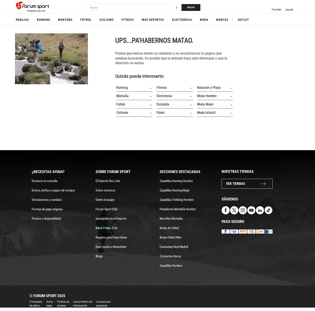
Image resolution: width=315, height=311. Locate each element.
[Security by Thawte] (251, 231)
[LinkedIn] (260, 210)
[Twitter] (234, 210)
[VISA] (234, 231)
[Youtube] (251, 210)
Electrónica (182, 19)
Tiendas (276, 9)
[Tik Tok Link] (268, 210)
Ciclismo (106, 19)
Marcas (222, 19)
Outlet (243, 19)
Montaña (65, 19)
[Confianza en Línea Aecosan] (260, 231)
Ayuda (289, 9)
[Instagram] (243, 210)
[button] (305, 295)
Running (43, 19)
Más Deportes (153, 19)
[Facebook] (226, 210)
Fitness (128, 19)
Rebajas (22, 19)
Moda (204, 19)
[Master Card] (243, 231)
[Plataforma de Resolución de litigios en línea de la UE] (268, 231)
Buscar (190, 7)
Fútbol (86, 19)
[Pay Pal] (226, 231)
